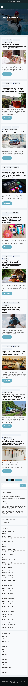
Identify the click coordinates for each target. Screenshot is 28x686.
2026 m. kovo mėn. (8, 541)
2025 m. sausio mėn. (8, 577)
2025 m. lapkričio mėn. (9, 552)
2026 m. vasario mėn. (8, 544)
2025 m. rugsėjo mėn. (8, 557)
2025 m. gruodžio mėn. (9, 549)
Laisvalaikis (6, 85)
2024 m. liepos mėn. (8, 593)
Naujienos (6, 42)
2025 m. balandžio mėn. (9, 570)
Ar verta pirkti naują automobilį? (13, 132)
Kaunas (5, 348)
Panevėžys (6, 651)
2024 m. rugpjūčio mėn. (9, 590)
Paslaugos (9, 348)
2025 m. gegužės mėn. (9, 567)
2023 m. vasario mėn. (8, 627)
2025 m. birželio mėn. (8, 565)
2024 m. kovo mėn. (8, 601)
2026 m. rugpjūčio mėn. (9, 531)
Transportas (11, 129)
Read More (7, 74)
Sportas (10, 42)
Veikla (15, 129)
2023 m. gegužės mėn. (9, 622)
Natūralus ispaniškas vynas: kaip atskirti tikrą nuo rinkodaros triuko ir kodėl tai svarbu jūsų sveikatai (13, 89)
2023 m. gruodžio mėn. (9, 609)
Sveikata (5, 662)
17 (16, 480)
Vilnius (5, 672)
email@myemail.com (15, 1)
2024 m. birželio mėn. (8, 596)
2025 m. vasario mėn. (8, 575)
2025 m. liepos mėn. (8, 562)
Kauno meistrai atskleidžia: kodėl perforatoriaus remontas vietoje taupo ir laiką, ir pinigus (13, 352)
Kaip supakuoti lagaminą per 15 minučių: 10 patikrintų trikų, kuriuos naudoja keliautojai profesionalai (12, 220)
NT (4, 649)
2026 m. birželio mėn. (8, 533)
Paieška (23, 485)
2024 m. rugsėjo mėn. (8, 588)
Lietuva (5, 169)
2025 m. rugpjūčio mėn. (9, 559)
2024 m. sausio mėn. (8, 606)
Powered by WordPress (14, 679)
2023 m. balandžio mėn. (9, 624)
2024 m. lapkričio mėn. (9, 583)
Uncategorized (7, 667)
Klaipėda (5, 638)
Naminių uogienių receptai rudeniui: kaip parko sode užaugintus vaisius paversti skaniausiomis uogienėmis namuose (11, 264)
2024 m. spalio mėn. (8, 585)
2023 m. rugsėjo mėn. (8, 616)
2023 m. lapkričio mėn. (9, 611)
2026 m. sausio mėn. (8, 546)
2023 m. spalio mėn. (8, 614)
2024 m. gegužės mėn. (9, 598)
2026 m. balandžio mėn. (9, 539)
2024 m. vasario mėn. (8, 603)
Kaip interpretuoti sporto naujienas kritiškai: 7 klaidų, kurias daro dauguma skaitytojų (14, 46)
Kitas (20, 480)
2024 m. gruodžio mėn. (9, 580)
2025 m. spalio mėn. (8, 554)
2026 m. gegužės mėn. (9, 536)
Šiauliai (10, 437)
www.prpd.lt (17, 39)
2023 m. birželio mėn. (8, 619)
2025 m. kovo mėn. (8, 572)
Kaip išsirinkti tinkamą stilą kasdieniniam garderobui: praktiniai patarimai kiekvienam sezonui (13, 310)
